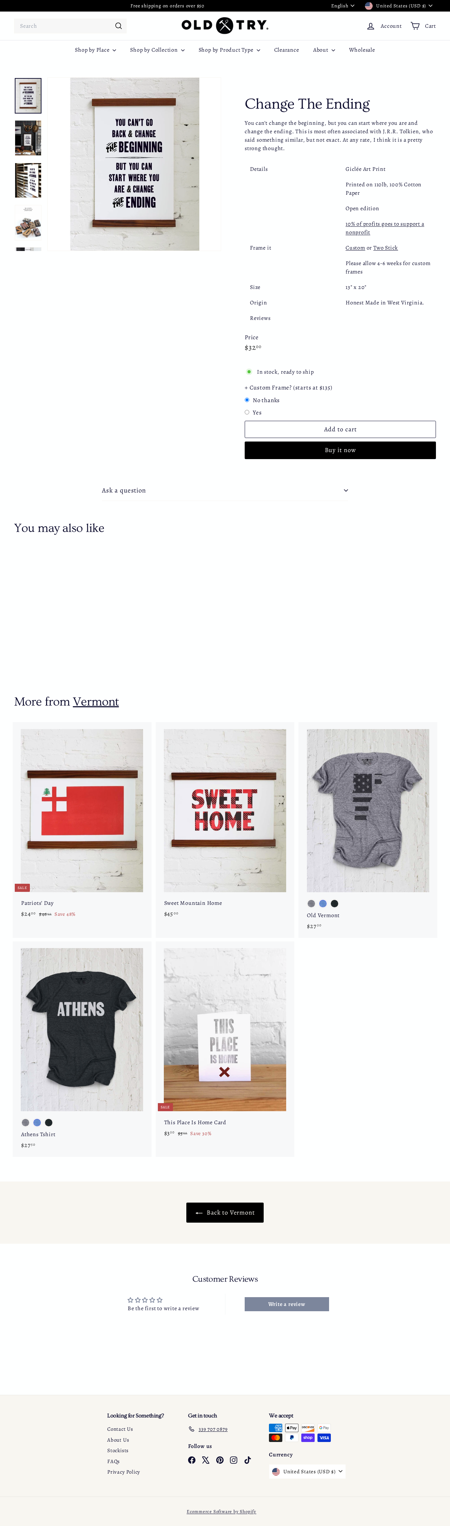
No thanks (266, 400)
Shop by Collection (154, 50)
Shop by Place (93, 50)
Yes (257, 412)
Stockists (118, 1450)
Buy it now (340, 450)
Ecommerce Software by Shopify (221, 1511)
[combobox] (70, 26)
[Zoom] (134, 164)
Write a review (287, 1304)
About (321, 50)
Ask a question (124, 490)
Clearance (286, 50)
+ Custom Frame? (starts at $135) (289, 388)
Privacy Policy (123, 1471)
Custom (355, 248)
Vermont (96, 702)
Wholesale (362, 50)
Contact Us (120, 1428)
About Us (118, 1439)
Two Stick (385, 248)
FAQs (113, 1461)
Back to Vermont (230, 1212)
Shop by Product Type (227, 50)
